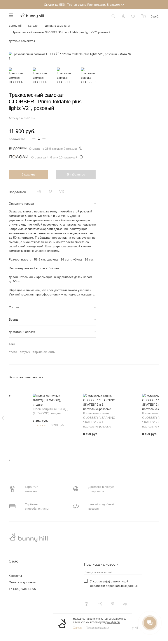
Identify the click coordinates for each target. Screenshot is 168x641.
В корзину (28, 174)
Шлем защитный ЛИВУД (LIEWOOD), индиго (50, 411)
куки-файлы (112, 622)
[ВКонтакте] (61, 192)
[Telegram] (39, 192)
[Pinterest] (50, 192)
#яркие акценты (44, 352)
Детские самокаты (22, 41)
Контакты (15, 575)
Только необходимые (97, 627)
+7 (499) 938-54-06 (22, 589)
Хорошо (77, 627)
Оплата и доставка (22, 582)
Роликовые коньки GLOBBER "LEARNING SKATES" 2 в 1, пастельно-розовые (99, 420)
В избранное (76, 174)
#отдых (25, 352)
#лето (13, 352)
